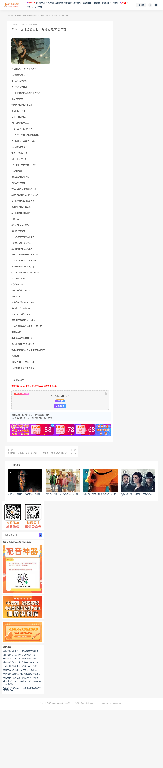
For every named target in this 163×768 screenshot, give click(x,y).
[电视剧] (105, 3)
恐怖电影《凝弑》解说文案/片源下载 (19, 655)
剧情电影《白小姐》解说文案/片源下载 (20, 670)
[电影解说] (40, 3)
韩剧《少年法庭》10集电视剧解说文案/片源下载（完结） (22, 683)
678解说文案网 (21, 15)
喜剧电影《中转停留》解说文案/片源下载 (20, 666)
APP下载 (39, 7)
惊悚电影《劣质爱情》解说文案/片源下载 (99, 494)
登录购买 (60, 406)
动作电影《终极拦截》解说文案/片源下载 (38, 418)
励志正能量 (87, 3)
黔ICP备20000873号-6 (114, 703)
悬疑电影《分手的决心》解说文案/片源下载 (21, 662)
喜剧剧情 (97, 3)
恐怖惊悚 (59, 3)
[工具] (28, 7)
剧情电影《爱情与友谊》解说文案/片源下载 (21, 674)
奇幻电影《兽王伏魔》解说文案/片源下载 (20, 659)
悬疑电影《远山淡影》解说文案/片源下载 (24, 453)
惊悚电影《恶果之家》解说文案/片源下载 (24, 494)
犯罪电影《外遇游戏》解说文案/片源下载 (59, 453)
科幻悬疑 (50, 3)
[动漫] (115, 3)
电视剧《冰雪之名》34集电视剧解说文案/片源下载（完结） (22, 689)
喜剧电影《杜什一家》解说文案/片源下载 (62, 494)
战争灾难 (77, 3)
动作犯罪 (68, 3)
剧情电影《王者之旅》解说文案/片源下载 (20, 678)
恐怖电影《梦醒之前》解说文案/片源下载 (20, 651)
